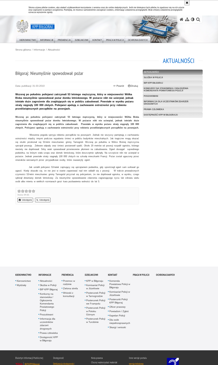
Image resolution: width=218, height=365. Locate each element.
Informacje (39, 49)
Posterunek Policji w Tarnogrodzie (95, 295)
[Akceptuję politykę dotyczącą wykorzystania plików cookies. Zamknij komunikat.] (187, 2)
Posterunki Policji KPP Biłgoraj (118, 301)
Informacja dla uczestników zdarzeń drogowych (166, 102)
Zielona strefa (70, 289)
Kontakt (112, 275)
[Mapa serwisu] (187, 19)
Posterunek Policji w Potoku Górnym (95, 311)
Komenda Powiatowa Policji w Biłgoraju (119, 284)
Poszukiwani (151, 96)
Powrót (120, 85)
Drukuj (134, 85)
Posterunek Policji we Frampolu (95, 302)
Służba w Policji (153, 77)
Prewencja (68, 275)
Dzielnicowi (91, 275)
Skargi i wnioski (117, 328)
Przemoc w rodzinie (69, 283)
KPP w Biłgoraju (94, 281)
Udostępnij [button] (27, 200)
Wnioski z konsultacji (68, 295)
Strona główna (23, 49)
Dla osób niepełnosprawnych (119, 322)
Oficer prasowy (117, 307)
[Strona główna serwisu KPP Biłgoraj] (181, 19)
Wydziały (21, 285)
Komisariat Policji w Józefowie (95, 287)
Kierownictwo (23, 275)
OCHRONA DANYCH (165, 275)
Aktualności (54, 49)
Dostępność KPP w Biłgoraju (161, 115)
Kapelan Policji (117, 316)
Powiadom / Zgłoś (119, 311)
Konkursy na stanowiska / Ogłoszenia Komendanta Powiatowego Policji (166, 89)
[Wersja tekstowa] (192, 19)
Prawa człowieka (154, 109)
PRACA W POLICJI (141, 275)
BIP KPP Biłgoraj (153, 83)
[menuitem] (27, 39)
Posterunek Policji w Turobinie (95, 321)
